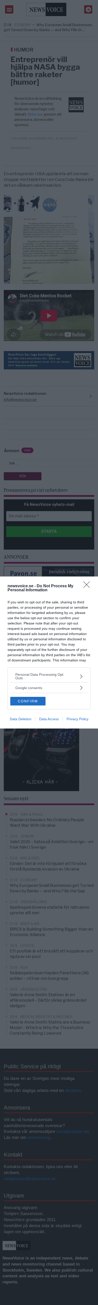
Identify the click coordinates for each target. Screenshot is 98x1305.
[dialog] (49, 652)
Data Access (49, 719)
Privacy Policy (77, 719)
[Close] (88, 586)
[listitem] (49, 676)
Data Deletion (20, 719)
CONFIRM (28, 701)
